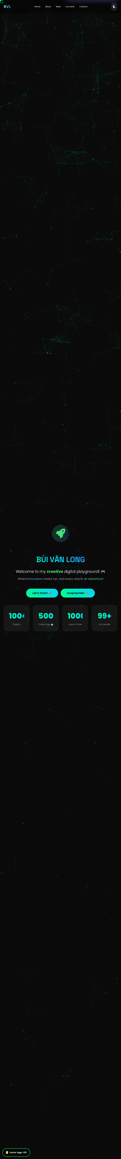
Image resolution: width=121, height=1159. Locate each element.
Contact (83, 6)
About (48, 6)
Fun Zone (70, 6)
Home (37, 6)
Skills (58, 6)
